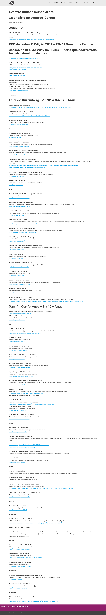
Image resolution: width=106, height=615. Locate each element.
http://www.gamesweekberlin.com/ (19, 198)
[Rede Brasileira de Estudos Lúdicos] (12, 3)
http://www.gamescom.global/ (18, 510)
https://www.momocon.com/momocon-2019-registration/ (26, 393)
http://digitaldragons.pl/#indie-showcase (21, 376)
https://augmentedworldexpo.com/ (19, 419)
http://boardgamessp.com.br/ (17, 69)
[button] (73, 2)
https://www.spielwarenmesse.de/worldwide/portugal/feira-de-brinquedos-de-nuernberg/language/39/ (40, 107)
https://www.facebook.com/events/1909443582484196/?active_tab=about (31, 39)
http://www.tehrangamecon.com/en (19, 497)
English (13, 606)
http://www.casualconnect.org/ (18, 588)
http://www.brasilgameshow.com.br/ (19, 549)
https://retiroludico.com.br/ (17, 155)
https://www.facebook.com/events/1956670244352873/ (25, 67)
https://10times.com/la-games (18, 350)
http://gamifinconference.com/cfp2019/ (21, 313)
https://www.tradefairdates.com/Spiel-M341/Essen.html (25, 557)
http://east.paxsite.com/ (16, 185)
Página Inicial (5, 606)
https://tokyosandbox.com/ (17, 320)
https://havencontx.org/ (16, 293)
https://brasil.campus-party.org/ (18, 124)
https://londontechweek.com (17, 462)
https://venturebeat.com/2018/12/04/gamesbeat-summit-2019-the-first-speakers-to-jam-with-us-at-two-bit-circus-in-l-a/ (46, 301)
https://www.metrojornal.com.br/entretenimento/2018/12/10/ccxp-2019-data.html (33, 601)
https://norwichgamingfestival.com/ (19, 385)
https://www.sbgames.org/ (17, 579)
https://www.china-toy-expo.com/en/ (20, 566)
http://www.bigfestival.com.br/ (18, 432)
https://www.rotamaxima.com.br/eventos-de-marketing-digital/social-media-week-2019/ (35, 523)
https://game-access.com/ (17, 359)
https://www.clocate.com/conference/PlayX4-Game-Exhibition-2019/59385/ (31, 404)
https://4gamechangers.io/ (17, 241)
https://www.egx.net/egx (16, 275)
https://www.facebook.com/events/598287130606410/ (25, 58)
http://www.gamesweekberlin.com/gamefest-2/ (23, 232)
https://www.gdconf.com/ (16, 176)
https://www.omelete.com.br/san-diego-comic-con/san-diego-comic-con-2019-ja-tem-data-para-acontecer (41, 488)
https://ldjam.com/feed (16, 258)
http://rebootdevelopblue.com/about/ (20, 284)
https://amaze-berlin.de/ (17, 215)
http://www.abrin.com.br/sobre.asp (19, 146)
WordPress (21, 613)
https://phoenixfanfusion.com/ (18, 410)
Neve (10, 613)
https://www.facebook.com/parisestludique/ (22, 447)
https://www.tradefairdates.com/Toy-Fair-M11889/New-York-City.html (29, 116)
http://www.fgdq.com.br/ (16, 249)
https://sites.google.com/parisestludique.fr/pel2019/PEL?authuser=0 (29, 445)
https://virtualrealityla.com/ (17, 341)
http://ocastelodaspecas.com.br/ (18, 90)
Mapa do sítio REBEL (23, 606)
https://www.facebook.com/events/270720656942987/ (25, 333)
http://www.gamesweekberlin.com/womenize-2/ (23, 224)
